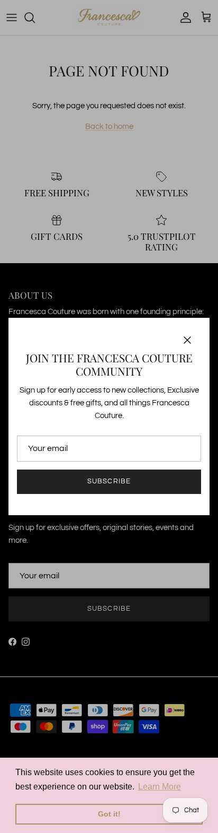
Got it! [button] (109, 814)
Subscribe (108, 481)
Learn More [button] (159, 786)
